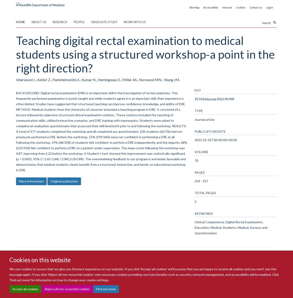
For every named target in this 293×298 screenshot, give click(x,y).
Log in (269, 7)
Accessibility (210, 7)
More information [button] (31, 181)
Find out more (106, 289)
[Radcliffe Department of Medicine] (40, 3)
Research (60, 22)
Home (20, 22)
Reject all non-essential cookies (67, 289)
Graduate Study (104, 22)
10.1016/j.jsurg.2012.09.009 (214, 99)
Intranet (227, 7)
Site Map (194, 7)
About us (38, 22)
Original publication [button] (64, 181)
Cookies (241, 7)
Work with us (135, 22)
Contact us (256, 7)
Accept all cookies (25, 289)
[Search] (274, 22)
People (79, 22)
